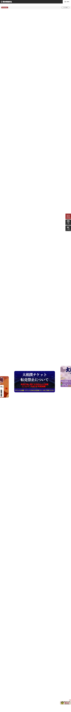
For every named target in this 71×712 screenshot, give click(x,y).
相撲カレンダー (68, 224)
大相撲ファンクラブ (68, 229)
